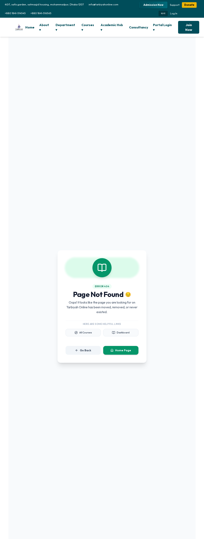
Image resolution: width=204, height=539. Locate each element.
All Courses (85, 332)
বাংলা (163, 13)
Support (174, 4)
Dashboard (123, 332)
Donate (189, 4)
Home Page (123, 350)
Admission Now (153, 4)
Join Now (188, 27)
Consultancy (138, 27)
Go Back (85, 350)
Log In (173, 13)
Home (29, 27)
